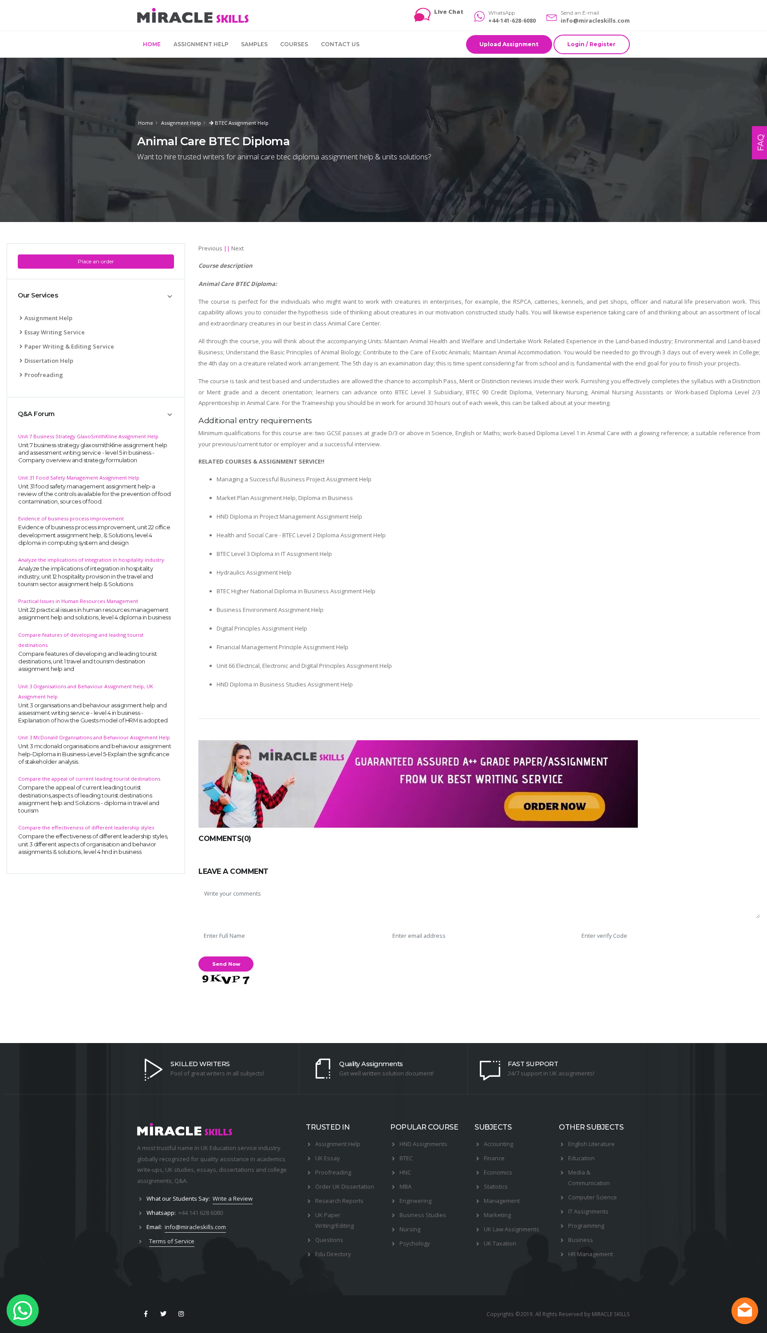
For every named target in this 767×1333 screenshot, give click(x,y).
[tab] (96, 296)
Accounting (498, 1144)
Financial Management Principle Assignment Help (282, 647)
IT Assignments (588, 1211)
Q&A (180, 1181)
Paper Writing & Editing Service (69, 346)
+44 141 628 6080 (200, 1213)
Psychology (414, 1243)
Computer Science (592, 1197)
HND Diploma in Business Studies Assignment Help (285, 684)
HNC (405, 1172)
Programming (586, 1226)
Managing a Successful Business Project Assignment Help (294, 479)
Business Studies (422, 1215)
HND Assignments (423, 1144)
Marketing (497, 1215)
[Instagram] (181, 1313)
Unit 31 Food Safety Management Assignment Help (78, 477)
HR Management (590, 1254)
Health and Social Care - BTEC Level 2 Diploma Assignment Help (301, 535)
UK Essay (327, 1158)
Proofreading (43, 375)
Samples (254, 44)
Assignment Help (201, 44)
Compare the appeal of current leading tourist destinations (89, 778)
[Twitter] (163, 1313)
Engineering (415, 1201)
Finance (494, 1158)
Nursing (409, 1229)
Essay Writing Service (54, 332)
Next (237, 248)
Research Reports (339, 1201)
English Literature (591, 1144)
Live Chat (448, 12)
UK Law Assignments (511, 1229)
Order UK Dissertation (344, 1186)
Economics (498, 1172)
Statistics (496, 1186)
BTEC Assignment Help (241, 122)
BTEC (406, 1158)
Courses (294, 44)
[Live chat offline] (744, 1310)
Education (581, 1158)
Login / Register (591, 44)
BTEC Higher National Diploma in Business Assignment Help (296, 591)
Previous (210, 248)
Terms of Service (171, 1241)
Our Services (38, 295)
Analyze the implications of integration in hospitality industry (91, 559)
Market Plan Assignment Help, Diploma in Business (285, 498)
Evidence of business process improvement (71, 518)
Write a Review (233, 1198)
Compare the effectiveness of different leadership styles (86, 827)
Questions (329, 1240)
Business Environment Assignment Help (270, 610)
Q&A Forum (36, 414)
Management (502, 1201)
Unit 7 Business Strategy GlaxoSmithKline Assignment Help (88, 436)
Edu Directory (333, 1254)
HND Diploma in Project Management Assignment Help (289, 516)
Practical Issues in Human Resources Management (78, 601)
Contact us (340, 44)
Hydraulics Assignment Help (254, 572)
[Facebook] (145, 1313)
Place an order (96, 261)
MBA (405, 1186)
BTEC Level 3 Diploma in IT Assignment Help (274, 554)
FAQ (761, 143)
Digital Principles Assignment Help (262, 628)
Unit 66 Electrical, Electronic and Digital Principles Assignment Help (304, 666)
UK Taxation (500, 1243)
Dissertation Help (48, 361)
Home (152, 44)
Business (580, 1240)
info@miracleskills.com (595, 20)
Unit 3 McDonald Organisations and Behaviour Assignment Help (94, 737)
